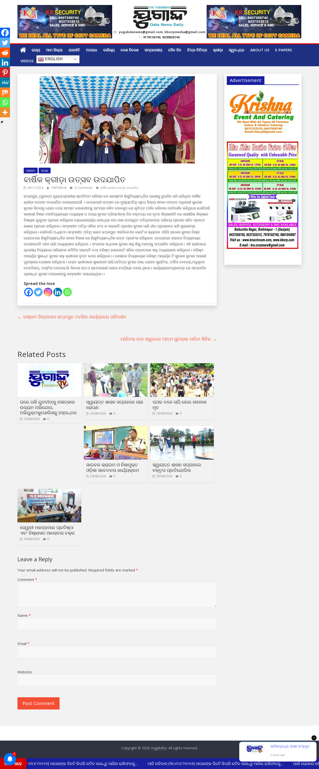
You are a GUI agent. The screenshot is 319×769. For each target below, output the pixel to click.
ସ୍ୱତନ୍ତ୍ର (236, 49)
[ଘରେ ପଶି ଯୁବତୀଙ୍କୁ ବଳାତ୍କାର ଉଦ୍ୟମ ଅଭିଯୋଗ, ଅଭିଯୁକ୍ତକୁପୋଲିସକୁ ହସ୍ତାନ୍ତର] (49, 366)
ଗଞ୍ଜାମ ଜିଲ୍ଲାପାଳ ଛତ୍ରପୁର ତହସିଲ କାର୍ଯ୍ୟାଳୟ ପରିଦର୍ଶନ (71, 317)
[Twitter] (38, 292)
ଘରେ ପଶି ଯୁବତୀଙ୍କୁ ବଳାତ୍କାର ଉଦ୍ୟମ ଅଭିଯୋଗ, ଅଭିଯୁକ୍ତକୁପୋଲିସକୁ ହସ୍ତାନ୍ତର (48, 407)
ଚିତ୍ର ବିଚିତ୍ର (197, 49)
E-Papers (283, 49)
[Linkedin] (57, 292)
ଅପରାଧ (91, 49)
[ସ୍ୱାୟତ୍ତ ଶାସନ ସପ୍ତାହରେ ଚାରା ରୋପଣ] (116, 366)
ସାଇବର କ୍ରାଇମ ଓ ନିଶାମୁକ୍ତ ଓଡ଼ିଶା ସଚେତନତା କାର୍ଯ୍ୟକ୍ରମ (112, 467)
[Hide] (2, 122)
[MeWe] (5, 82)
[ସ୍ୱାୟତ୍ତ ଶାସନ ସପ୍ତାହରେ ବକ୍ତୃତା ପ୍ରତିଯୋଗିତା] (182, 429)
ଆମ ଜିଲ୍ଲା (54, 49)
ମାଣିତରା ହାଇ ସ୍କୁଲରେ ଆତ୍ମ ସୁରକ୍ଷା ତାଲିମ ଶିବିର (169, 339)
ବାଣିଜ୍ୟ (109, 49)
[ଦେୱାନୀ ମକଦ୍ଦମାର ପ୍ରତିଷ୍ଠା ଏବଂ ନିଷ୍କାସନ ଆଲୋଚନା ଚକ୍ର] (49, 491)
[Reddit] (5, 53)
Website (24, 671)
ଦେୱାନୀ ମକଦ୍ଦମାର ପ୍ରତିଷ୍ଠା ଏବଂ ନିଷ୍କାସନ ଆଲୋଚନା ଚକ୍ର (47, 530)
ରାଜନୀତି (74, 49)
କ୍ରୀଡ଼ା (218, 49)
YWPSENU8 (59, 188)
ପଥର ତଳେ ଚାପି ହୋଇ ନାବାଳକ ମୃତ (180, 404)
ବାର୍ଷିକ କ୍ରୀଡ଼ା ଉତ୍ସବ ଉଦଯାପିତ (119, 188)
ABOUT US (259, 49)
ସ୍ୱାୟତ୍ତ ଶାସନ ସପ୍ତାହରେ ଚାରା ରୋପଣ (114, 404)
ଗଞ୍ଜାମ (30, 170)
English (53, 59)
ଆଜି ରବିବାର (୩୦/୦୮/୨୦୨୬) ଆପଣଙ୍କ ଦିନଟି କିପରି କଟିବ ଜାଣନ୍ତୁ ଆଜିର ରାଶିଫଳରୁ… (209, 763)
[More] (5, 112)
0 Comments (83, 188)
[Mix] (5, 92)
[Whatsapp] (67, 292)
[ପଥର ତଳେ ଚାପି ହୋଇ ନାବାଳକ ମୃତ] (182, 366)
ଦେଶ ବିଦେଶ (130, 49)
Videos (26, 60)
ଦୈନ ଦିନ (174, 49)
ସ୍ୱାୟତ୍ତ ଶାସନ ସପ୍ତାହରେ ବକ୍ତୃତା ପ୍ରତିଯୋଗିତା (177, 467)
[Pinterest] (5, 72)
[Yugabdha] (23, 49)
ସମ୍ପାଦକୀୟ (153, 49)
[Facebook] (28, 292)
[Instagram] (48, 292)
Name (24, 615)
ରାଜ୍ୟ (36, 49)
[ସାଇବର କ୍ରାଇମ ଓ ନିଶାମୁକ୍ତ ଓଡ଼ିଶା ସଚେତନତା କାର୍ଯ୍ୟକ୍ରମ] (116, 429)
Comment (27, 579)
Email (23, 643)
